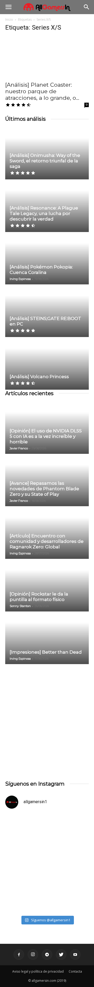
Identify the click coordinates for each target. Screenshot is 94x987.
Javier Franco (19, 448)
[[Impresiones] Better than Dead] (47, 638)
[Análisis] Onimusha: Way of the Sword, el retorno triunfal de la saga (45, 161)
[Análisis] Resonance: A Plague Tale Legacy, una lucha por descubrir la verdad (44, 213)
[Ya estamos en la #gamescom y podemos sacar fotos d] (47, 887)
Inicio (9, 19)
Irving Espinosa (20, 279)
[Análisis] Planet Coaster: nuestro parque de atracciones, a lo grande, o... (42, 91)
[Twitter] (61, 954)
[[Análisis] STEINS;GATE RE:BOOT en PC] (47, 311)
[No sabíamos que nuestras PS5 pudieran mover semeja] (47, 838)
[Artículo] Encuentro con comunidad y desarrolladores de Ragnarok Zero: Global (47, 541)
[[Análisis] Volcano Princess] (47, 364)
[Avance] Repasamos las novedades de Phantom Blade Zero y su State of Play (44, 489)
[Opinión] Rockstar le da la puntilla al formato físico (39, 596)
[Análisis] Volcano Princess (39, 376)
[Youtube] (75, 954)
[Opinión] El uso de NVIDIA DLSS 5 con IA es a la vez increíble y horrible (46, 436)
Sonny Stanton (20, 606)
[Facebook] (19, 954)
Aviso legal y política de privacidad (38, 971)
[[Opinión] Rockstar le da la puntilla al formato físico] (47, 585)
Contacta (75, 971)
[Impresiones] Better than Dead (46, 652)
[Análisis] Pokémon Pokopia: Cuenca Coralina (41, 269)
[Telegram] (47, 954)
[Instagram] (33, 954)
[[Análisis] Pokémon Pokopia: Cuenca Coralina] (47, 259)
